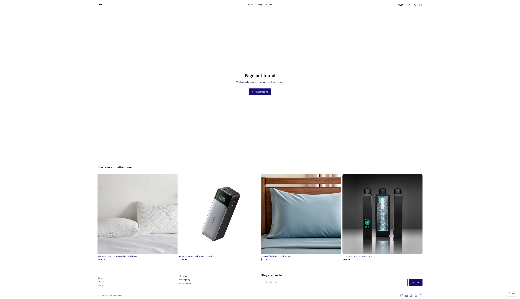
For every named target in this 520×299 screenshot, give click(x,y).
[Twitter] (416, 295)
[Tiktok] (411, 295)
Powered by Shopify (115, 296)
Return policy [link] (184, 280)
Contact (101, 285)
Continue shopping (260, 92)
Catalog (101, 282)
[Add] (255, 249)
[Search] (409, 5)
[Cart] (421, 5)
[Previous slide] (102, 214)
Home (100, 278)
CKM (105, 296)
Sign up (415, 282)
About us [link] (183, 276)
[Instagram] (401, 295)
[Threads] (420, 295)
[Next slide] (173, 214)
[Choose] (173, 249)
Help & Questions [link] (186, 283)
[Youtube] (406, 295)
